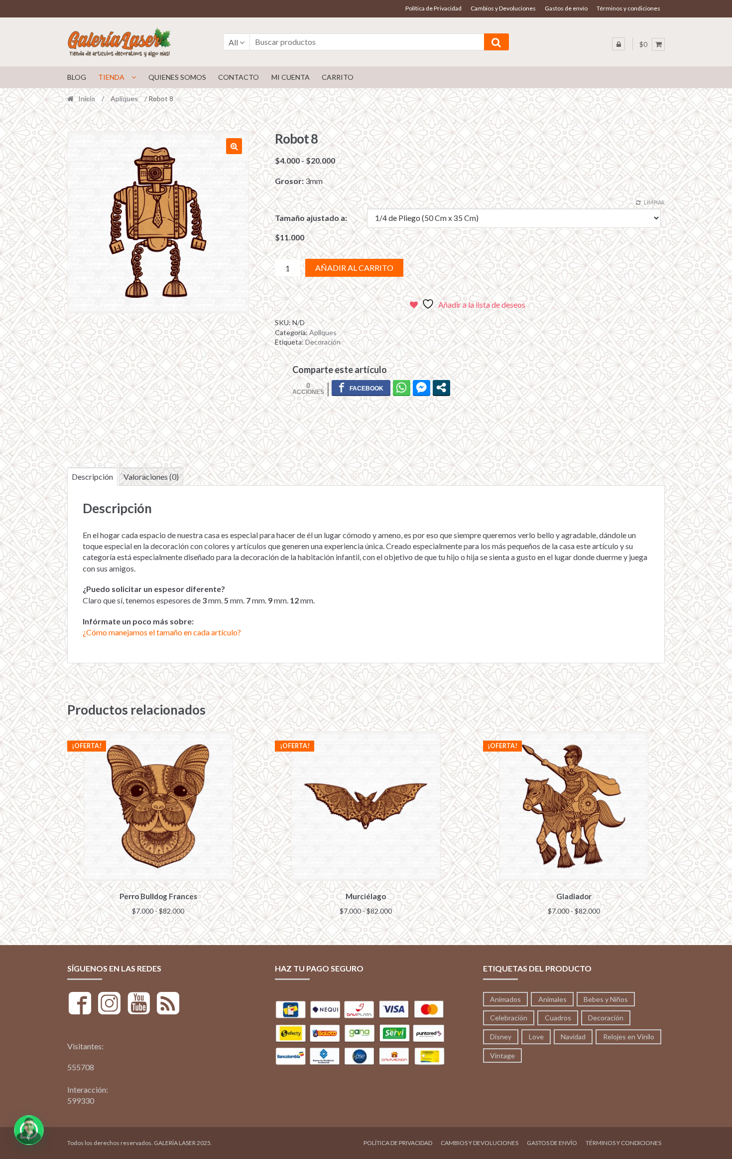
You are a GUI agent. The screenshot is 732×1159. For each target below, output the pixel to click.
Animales (552, 999)
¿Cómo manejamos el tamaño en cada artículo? (162, 632)
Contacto (238, 77)
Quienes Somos (177, 77)
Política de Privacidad (433, 8)
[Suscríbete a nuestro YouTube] (138, 1004)
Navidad (573, 1036)
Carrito (338, 77)
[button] (234, 146)
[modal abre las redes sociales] (441, 387)
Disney (500, 1036)
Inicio (86, 98)
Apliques (124, 98)
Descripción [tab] (92, 476)
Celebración (508, 1017)
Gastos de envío (566, 8)
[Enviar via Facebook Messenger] (421, 387)
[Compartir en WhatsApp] (401, 387)
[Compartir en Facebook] (361, 387)
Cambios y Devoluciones (503, 8)
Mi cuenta (290, 77)
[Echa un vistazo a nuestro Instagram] (109, 1004)
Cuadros (558, 1017)
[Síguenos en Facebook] (80, 1004)
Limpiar (654, 202)
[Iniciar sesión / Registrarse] (618, 43)
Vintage (502, 1055)
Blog (76, 77)
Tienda (111, 77)
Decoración (323, 342)
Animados (505, 999)
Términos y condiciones (628, 8)
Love (536, 1036)
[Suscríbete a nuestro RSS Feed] (168, 1004)
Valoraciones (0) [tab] (151, 476)
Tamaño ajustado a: (311, 217)
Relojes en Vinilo (628, 1036)
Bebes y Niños (606, 999)
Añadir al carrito (354, 267)
